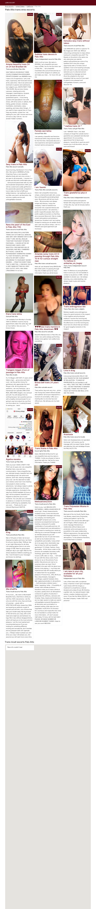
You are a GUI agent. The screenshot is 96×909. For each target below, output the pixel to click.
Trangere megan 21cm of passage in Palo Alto (17, 371)
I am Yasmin (40, 187)
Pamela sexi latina (43, 131)
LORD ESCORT (10, 3)
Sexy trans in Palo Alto (16, 164)
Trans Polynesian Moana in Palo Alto (76, 507)
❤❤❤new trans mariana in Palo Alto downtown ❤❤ (47, 328)
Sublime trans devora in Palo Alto (46, 55)
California (30, 6)
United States (20, 6)
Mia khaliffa (11, 589)
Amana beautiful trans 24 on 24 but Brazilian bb (18, 65)
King (8, 532)
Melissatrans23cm (43, 501)
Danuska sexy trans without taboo (77, 42)
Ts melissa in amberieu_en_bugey (73, 262)
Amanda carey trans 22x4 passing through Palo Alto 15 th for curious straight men (47, 257)
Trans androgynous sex (75, 306)
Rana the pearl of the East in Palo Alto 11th (18, 225)
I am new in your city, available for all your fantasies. (73, 573)
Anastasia (68, 434)
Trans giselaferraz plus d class (75, 194)
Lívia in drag (69, 370)
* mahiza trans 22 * (73, 126)
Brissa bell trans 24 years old (46, 383)
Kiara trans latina (14, 314)
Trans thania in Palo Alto (46, 448)
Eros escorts (9, 6)
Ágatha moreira (13, 459)
